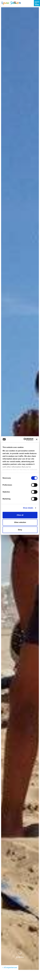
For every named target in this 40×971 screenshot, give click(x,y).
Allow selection (20, 522)
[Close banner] (36, 439)
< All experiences (9, 967)
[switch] (34, 485)
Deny (20, 530)
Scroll (20, 957)
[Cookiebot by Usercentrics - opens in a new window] (24, 439)
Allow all (20, 515)
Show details (28, 508)
